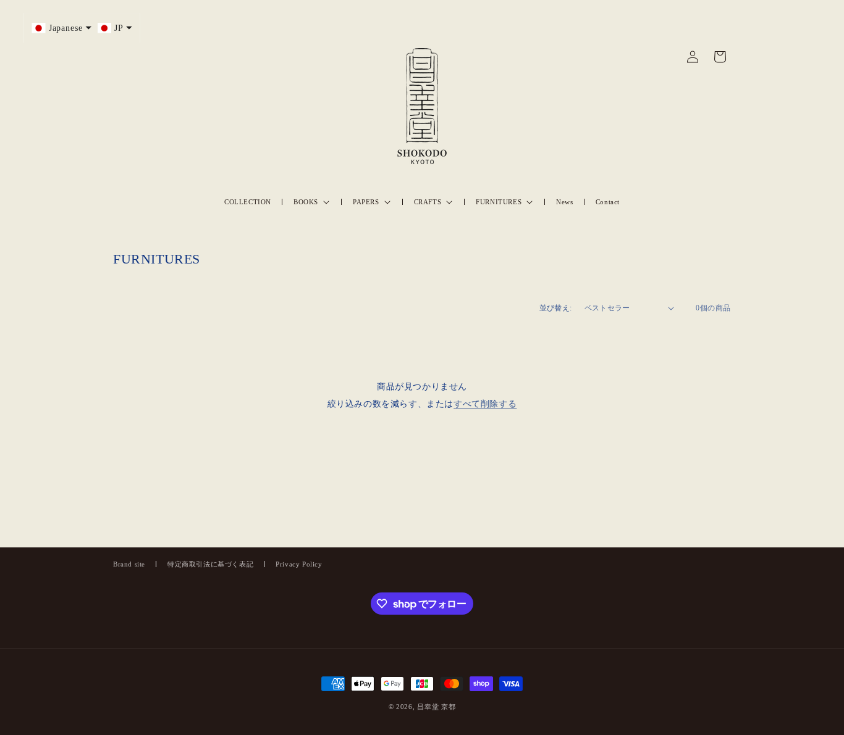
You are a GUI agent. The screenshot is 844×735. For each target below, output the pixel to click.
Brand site (129, 564)
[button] (312, 202)
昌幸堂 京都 (436, 706)
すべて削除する (485, 404)
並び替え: (555, 308)
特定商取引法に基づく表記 (210, 564)
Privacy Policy (299, 564)
